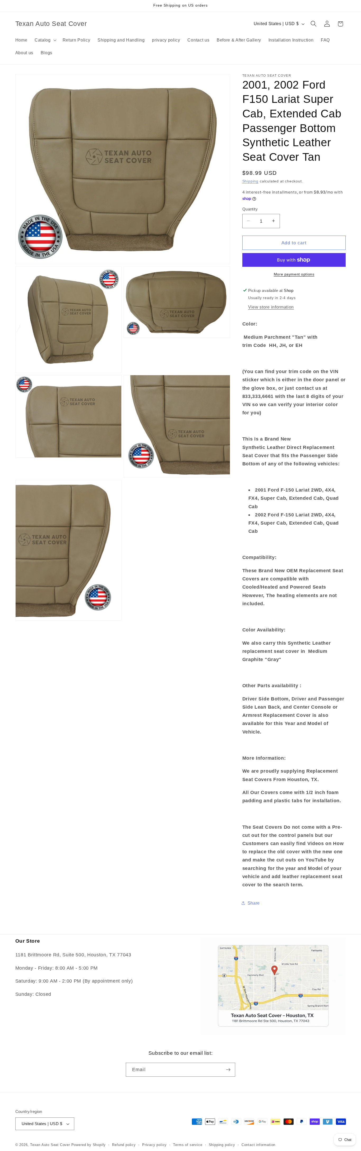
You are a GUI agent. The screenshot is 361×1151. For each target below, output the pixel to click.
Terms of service (187, 1145)
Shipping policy (222, 1145)
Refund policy (124, 1145)
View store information (271, 307)
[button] (45, 40)
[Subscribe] (228, 1070)
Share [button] (254, 902)
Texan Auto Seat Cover (50, 1145)
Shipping (250, 181)
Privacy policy (154, 1145)
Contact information (258, 1145)
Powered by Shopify (88, 1145)
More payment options (294, 274)
